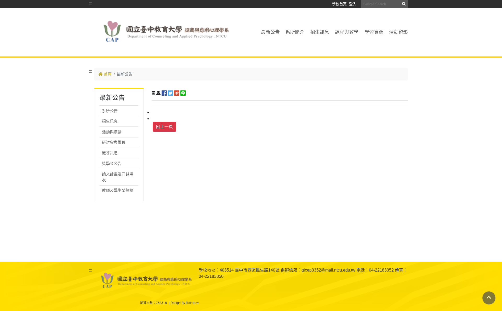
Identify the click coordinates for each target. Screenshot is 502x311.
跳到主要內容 (106, 32)
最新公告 (270, 32)
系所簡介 (295, 32)
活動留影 (398, 32)
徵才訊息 (110, 153)
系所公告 (110, 110)
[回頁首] (489, 297)
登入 (352, 4)
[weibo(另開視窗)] (176, 93)
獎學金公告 (112, 163)
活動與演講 (112, 132)
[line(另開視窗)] (183, 93)
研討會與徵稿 (114, 142)
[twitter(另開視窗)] (170, 93)
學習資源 (373, 32)
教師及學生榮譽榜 (117, 190)
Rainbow (192, 303)
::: (90, 3)
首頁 (107, 74)
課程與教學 (346, 32)
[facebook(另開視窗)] (164, 93)
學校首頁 (339, 4)
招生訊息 (319, 32)
